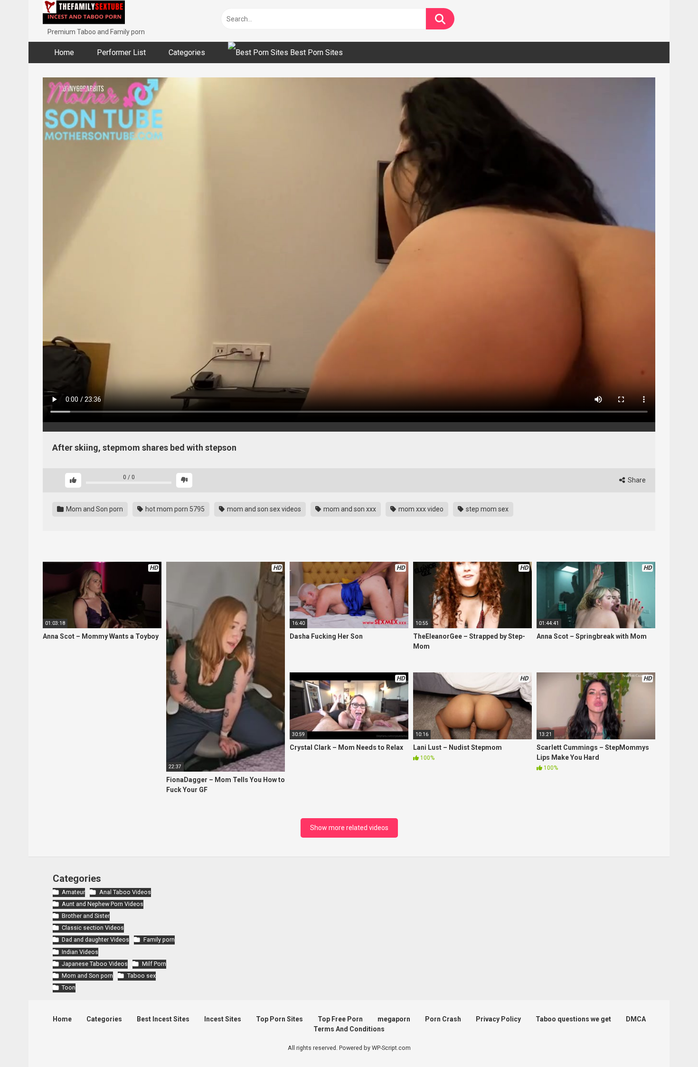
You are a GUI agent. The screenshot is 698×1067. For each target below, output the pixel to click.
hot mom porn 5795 (174, 509)
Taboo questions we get (573, 1019)
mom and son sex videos (263, 509)
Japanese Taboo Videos (95, 963)
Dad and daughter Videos (95, 939)
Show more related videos (349, 827)
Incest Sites (222, 1019)
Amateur (73, 892)
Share (636, 480)
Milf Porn (154, 963)
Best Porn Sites (315, 52)
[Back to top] (666, 1038)
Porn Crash (443, 1019)
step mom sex (486, 509)
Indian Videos (80, 951)
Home (64, 52)
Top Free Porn (340, 1019)
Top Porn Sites (279, 1019)
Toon (68, 987)
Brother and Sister (86, 915)
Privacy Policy (498, 1019)
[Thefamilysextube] (84, 13)
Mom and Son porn (94, 509)
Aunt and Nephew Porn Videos (102, 903)
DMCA (636, 1019)
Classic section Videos (93, 927)
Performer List (121, 52)
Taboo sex (141, 975)
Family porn (158, 939)
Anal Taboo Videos (125, 892)
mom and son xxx (349, 509)
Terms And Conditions (349, 1029)
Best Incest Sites (163, 1019)
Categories (187, 52)
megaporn (393, 1019)
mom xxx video (420, 509)
